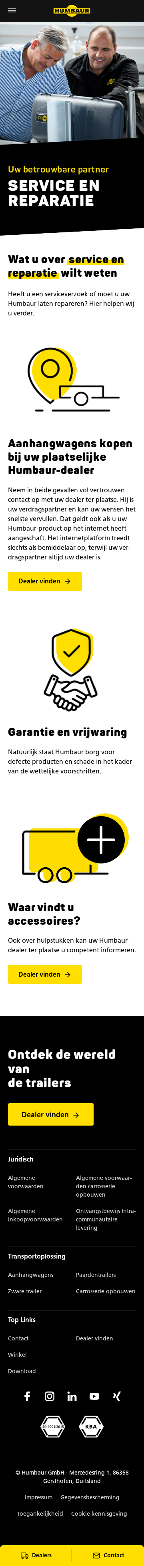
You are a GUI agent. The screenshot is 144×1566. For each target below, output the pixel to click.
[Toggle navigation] (12, 11)
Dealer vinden (39, 581)
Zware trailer (25, 1291)
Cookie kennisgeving (99, 1513)
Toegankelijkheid (40, 1513)
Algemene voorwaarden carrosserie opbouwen (104, 1186)
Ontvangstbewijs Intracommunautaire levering (106, 1219)
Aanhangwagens (30, 1275)
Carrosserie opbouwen (106, 1291)
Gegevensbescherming (90, 1497)
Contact (18, 1338)
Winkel (17, 1355)
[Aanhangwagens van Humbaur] (71, 10)
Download (22, 1371)
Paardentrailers (96, 1275)
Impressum (38, 1497)
